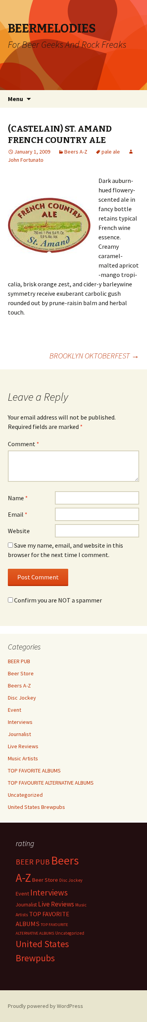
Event (14, 709)
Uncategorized (25, 794)
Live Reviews (23, 746)
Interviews (20, 721)
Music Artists (23, 758)
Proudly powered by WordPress (45, 1005)
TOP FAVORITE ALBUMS (34, 770)
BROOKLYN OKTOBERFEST (94, 355)
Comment (23, 444)
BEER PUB (19, 661)
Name (18, 498)
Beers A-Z (75, 151)
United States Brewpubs (36, 806)
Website (19, 531)
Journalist (19, 734)
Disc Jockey (22, 697)
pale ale (111, 151)
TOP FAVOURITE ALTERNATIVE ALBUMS (51, 782)
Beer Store (21, 673)
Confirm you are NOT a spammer (57, 600)
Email (17, 514)
